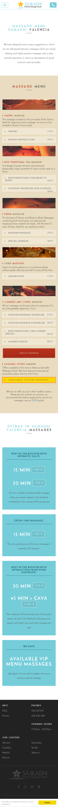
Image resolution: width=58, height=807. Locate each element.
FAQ (4, 711)
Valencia (35, 753)
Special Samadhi (30, 241)
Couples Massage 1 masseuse (30, 314)
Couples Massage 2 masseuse (30, 322)
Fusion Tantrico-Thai (30, 139)
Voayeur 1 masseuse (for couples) (30, 189)
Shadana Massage (30, 232)
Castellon (6, 748)
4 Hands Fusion (30, 341)
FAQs (34, 400)
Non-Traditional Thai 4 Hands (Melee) (29, 332)
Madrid (6, 753)
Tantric (30, 131)
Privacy (5, 716)
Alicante (6, 743)
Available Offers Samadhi (29, 380)
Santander (36, 743)
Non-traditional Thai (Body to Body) (29, 179)
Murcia (5, 758)
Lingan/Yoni (30, 276)
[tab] (29, 131)
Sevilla (34, 748)
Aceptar (47, 802)
